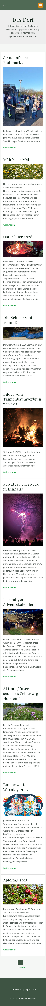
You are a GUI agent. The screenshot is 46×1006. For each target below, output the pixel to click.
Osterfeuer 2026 (17, 236)
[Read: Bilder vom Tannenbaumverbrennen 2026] (23, 427)
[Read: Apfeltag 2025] (23, 894)
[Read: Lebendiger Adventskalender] (23, 621)
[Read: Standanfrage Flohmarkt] (23, 96)
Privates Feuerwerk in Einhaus (21, 487)
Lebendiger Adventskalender (18, 602)
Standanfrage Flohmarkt (15, 60)
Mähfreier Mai (16, 159)
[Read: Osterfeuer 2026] (23, 248)
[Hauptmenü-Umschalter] (40, 5)
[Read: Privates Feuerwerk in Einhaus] (23, 519)
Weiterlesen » (9, 147)
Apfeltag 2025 (15, 879)
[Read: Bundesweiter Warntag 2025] (23, 804)
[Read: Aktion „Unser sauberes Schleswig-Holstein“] (23, 711)
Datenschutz (16, 989)
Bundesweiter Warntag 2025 (15, 787)
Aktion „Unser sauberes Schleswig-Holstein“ (21, 693)
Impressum (30, 989)
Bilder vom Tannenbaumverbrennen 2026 (22, 399)
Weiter (23, 967)
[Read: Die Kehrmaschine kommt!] (23, 333)
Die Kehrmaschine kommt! (20, 320)
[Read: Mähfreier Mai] (23, 171)
